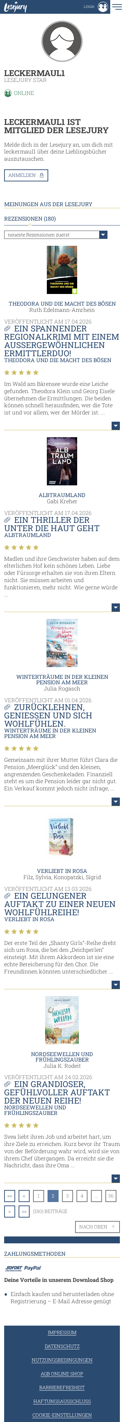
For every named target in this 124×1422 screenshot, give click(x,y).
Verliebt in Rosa (62, 870)
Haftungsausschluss (62, 1401)
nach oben (93, 1226)
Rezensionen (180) (30, 218)
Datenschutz (62, 1346)
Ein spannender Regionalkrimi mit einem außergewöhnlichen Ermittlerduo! (61, 341)
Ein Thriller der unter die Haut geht (52, 524)
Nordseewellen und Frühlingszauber (62, 1056)
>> (24, 1211)
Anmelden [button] (22, 175)
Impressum (62, 1332)
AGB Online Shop (62, 1373)
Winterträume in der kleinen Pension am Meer (62, 679)
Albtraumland (62, 494)
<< (9, 1195)
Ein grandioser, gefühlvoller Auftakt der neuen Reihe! (57, 1092)
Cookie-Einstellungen (62, 1415)
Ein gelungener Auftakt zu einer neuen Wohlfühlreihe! (60, 904)
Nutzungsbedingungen (62, 1360)
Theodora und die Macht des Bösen (62, 303)
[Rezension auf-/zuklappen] (116, 426)
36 (111, 1195)
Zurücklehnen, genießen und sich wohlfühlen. (48, 715)
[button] (96, 7)
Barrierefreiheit (62, 1387)
